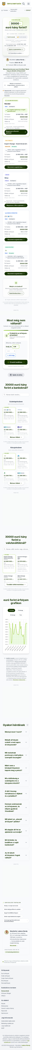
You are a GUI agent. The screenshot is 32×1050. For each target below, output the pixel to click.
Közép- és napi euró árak (11, 905)
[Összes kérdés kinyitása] (27, 725)
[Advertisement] (16, 313)
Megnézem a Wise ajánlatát (15, 205)
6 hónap (12, 615)
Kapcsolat (4, 1010)
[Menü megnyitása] (28, 4)
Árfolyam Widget (6, 993)
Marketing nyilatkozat (7, 1023)
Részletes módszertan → (19, 680)
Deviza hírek (5, 991)
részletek (16, 305)
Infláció (3, 995)
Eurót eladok (21, 37)
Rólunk (3, 1003)
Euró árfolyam (5, 973)
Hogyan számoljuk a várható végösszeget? (17, 299)
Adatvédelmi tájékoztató (8, 1021)
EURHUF (28, 10)
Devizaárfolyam (5, 983)
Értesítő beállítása (16, 362)
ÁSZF (2, 1028)
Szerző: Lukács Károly (7, 1008)
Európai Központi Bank (12, 675)
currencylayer (9, 660)
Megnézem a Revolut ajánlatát (12, 132)
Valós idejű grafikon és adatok (12, 909)
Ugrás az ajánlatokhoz (15, 49)
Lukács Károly (20, 59)
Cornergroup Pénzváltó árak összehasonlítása (12, 920)
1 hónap (11, 610)
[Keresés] (23, 4)
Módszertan (4, 1006)
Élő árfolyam (4, 980)
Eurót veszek (10, 37)
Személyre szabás (16, 53)
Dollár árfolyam (5, 976)
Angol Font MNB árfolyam (11, 913)
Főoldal (5, 10)
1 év (20, 615)
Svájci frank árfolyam (7, 978)
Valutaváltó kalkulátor (13, 10)
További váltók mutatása (15, 584)
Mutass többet (15, 437)
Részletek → (14, 945)
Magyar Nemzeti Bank (20, 661)
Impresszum (4, 1013)
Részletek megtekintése (15, 167)
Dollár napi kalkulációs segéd (12, 916)
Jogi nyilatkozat (5, 1026)
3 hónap (20, 610)
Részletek (7, 95)
